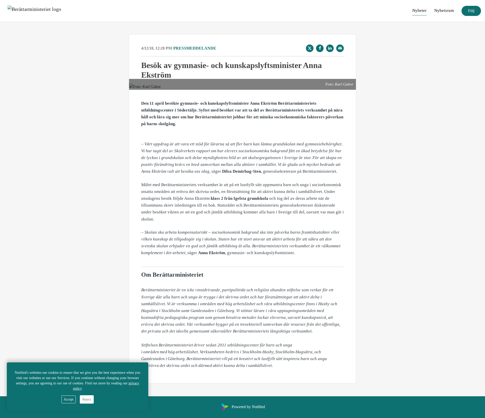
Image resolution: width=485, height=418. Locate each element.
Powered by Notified (248, 407)
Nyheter (419, 10)
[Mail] (340, 48)
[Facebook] (320, 48)
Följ (471, 11)
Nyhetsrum (444, 10)
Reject (86, 399)
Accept (69, 399)
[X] (309, 48)
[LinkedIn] (330, 48)
